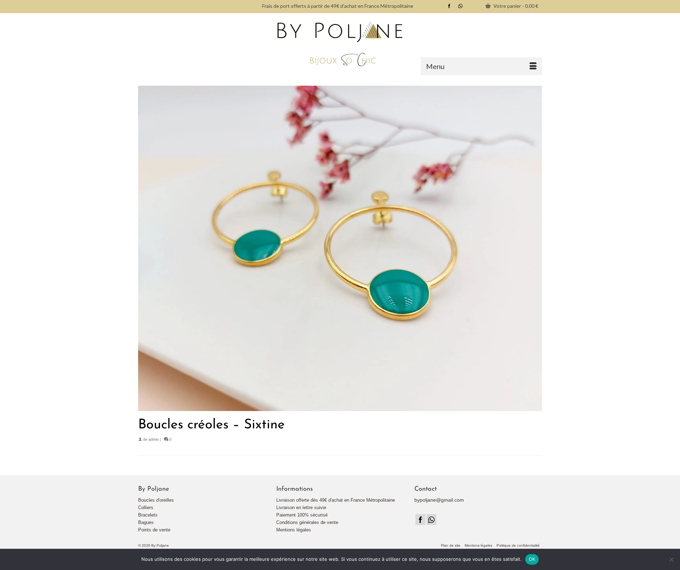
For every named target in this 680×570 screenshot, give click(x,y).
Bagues (146, 522)
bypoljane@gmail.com (439, 500)
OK (532, 559)
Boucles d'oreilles (156, 500)
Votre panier (515, 6)
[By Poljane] (340, 44)
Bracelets (148, 515)
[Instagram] (431, 519)
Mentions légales (293, 529)
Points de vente (154, 529)
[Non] (671, 559)
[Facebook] (420, 519)
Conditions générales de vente (307, 522)
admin (153, 439)
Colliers (145, 507)
